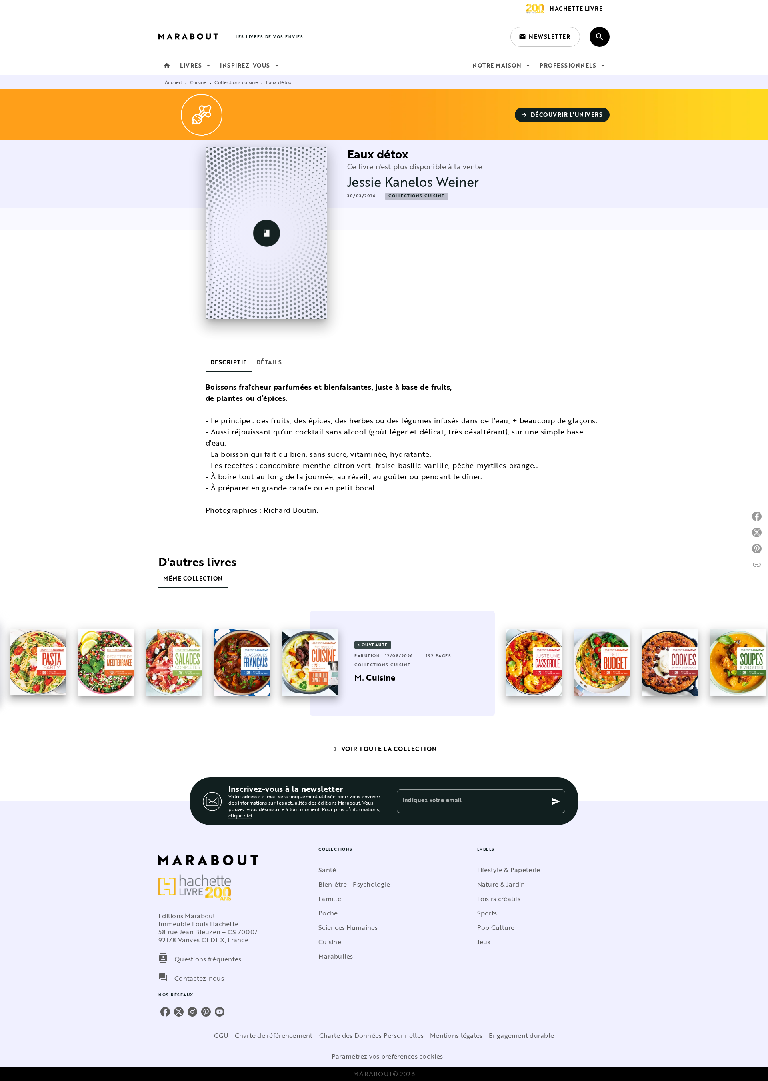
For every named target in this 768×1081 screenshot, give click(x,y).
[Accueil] (192, 37)
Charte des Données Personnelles (371, 1035)
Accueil (173, 82)
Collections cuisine (236, 82)
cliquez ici (240, 815)
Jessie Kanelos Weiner (413, 181)
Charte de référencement (274, 1035)
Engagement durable (521, 1035)
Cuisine (198, 82)
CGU (221, 1035)
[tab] (166, 65)
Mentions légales (456, 1035)
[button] (545, 37)
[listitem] (165, 1012)
